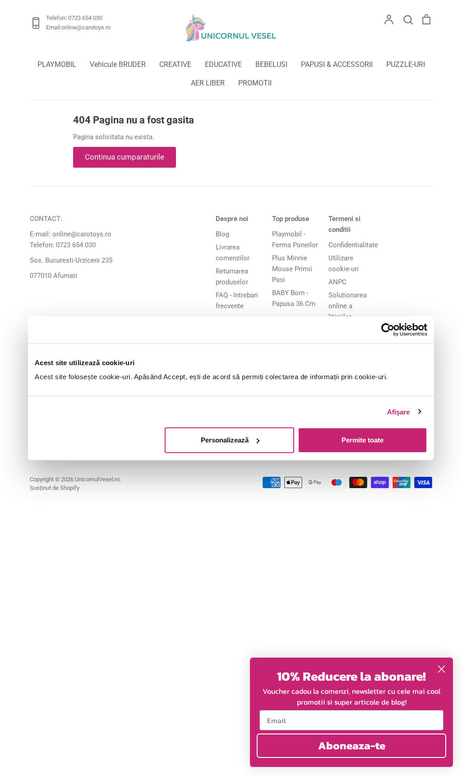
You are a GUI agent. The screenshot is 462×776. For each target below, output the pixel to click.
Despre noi (232, 219)
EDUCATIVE (223, 64)
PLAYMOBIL (56, 64)
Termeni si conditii (344, 224)
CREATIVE (175, 64)
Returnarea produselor (232, 276)
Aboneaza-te (351, 745)
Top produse (290, 219)
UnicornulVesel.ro (97, 479)
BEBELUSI (271, 64)
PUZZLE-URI (405, 64)
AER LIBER (208, 83)
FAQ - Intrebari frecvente (237, 300)
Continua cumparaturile (124, 156)
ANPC (337, 282)
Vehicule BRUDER (118, 64)
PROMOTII (255, 83)
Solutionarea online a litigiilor (347, 306)
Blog (222, 234)
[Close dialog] (441, 669)
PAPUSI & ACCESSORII (337, 64)
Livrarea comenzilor (232, 252)
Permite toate (362, 440)
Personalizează (225, 440)
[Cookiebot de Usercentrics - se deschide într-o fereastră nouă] (387, 329)
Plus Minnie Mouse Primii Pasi (292, 269)
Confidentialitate (353, 245)
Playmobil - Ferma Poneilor (295, 239)
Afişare (398, 411)
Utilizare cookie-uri (343, 263)
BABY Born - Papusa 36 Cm (293, 298)
